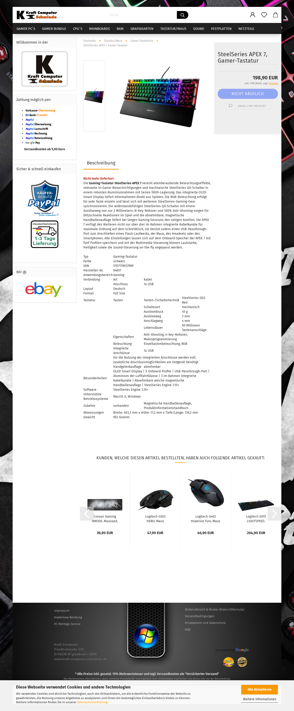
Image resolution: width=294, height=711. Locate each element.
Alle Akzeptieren (259, 689)
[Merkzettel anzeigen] (264, 15)
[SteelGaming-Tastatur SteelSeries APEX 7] (160, 97)
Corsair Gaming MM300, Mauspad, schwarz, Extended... (104, 518)
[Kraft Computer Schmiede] (38, 15)
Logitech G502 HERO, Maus (155, 518)
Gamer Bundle (54, 29)
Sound (198, 29)
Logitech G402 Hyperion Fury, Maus (205, 518)
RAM (120, 29)
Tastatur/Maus (173, 29)
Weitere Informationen (259, 699)
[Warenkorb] (275, 15)
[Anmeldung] (252, 15)
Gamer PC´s (26, 29)
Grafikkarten (141, 29)
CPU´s (77, 29)
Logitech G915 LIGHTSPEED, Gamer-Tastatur (256, 518)
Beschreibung (101, 163)
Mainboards (99, 29)
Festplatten (221, 29)
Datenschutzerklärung (92, 702)
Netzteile (246, 29)
